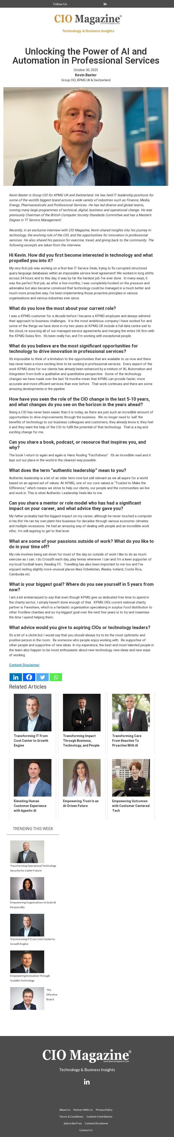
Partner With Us (83, 1109)
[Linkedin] (16, 677)
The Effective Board (51, 994)
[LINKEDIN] (105, 4)
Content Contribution (99, 1116)
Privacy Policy (104, 1109)
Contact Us (86, 1130)
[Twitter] (42, 677)
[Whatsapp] (56, 677)
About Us (64, 1109)
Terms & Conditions (71, 1116)
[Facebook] (29, 677)
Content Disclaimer (96, 1123)
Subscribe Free (73, 1123)
